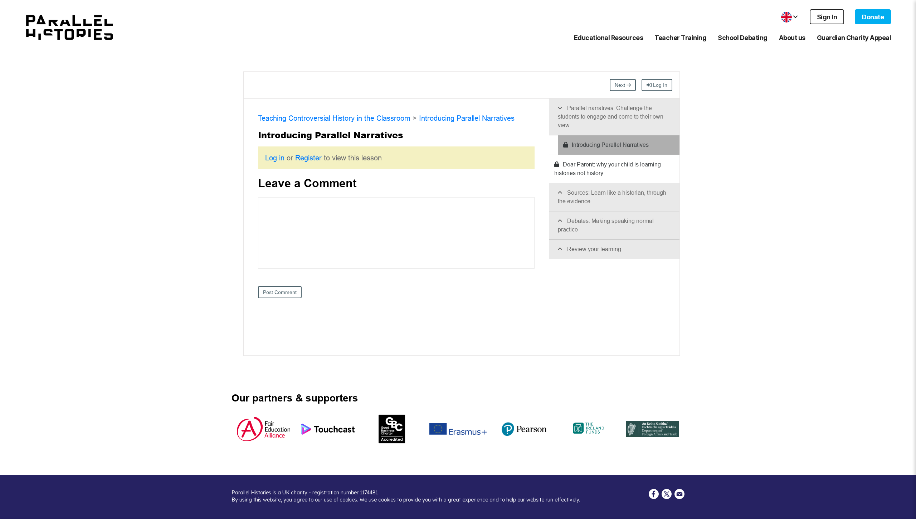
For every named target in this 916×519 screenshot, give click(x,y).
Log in (276, 158)
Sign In (827, 17)
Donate (873, 17)
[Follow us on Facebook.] (654, 493)
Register (308, 158)
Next (621, 85)
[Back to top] (905, 510)
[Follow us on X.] (667, 493)
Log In (659, 85)
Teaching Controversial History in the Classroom (334, 118)
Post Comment (280, 292)
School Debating (743, 37)
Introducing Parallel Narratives (467, 118)
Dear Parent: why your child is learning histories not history (607, 168)
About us (792, 37)
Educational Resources (608, 37)
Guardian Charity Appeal (854, 37)
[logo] (69, 27)
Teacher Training (680, 37)
